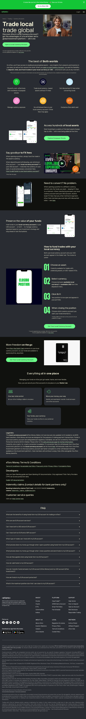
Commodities (40, 609)
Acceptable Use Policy (28, 466)
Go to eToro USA (43, 6)
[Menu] (84, 11)
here (53, 200)
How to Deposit (73, 604)
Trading (10, 18)
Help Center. (21, 52)
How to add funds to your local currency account (22, 171)
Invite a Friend (73, 623)
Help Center (72, 601)
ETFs (37, 607)
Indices (38, 612)
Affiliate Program (74, 626)
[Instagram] (10, 622)
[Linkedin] (18, 622)
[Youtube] (14, 622)
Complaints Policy (65, 466)
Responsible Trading (75, 612)
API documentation (17, 480)
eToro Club (72, 629)
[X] (7, 622)
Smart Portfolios (57, 607)
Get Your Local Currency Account (59, 326)
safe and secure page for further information (58, 442)
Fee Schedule (56, 609)
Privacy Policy (53, 466)
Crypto (38, 604)
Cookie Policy (56, 632)
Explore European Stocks (57, 138)
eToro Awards (40, 632)
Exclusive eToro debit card (69, 107)
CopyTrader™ (56, 601)
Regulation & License (58, 623)
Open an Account (74, 607)
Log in (78, 12)
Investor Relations (41, 626)
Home (4, 18)
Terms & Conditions (13, 466)
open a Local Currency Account (53, 67)
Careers (38, 629)
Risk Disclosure (73, 609)
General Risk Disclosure (8, 691)
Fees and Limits (42, 466)
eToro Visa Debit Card (16, 348)
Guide (8, 480)
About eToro (39, 623)
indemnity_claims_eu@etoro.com (23, 490)
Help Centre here (17, 499)
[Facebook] (3, 622)
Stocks (38, 601)
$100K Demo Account (59, 604)
